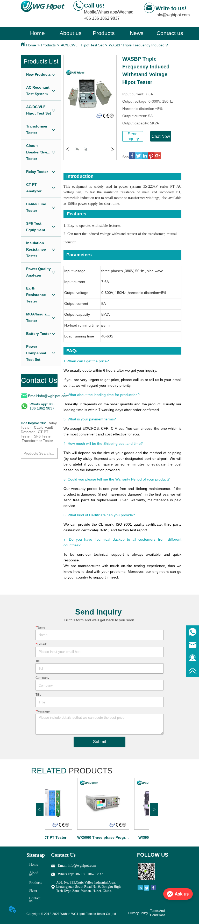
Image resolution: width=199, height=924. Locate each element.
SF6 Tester (43, 436)
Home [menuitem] (37, 33)
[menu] (104, 33)
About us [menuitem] (71, 33)
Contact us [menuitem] (170, 33)
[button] (104, 33)
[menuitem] (103, 33)
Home (31, 45)
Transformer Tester (37, 441)
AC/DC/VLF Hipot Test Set (82, 45)
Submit (99, 741)
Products (48, 45)
